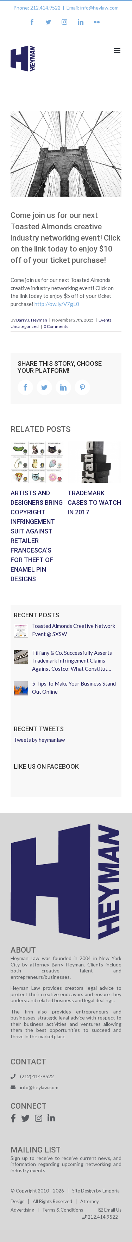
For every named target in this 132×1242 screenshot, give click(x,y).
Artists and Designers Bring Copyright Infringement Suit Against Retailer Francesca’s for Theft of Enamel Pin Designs (37, 462)
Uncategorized (25, 326)
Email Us (112, 1210)
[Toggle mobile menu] (117, 50)
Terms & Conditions (62, 1210)
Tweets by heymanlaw (39, 739)
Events (105, 320)
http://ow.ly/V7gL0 (56, 304)
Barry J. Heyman (31, 320)
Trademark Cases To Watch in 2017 (94, 462)
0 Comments (56, 326)
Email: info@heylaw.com (93, 8)
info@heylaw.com (39, 1087)
